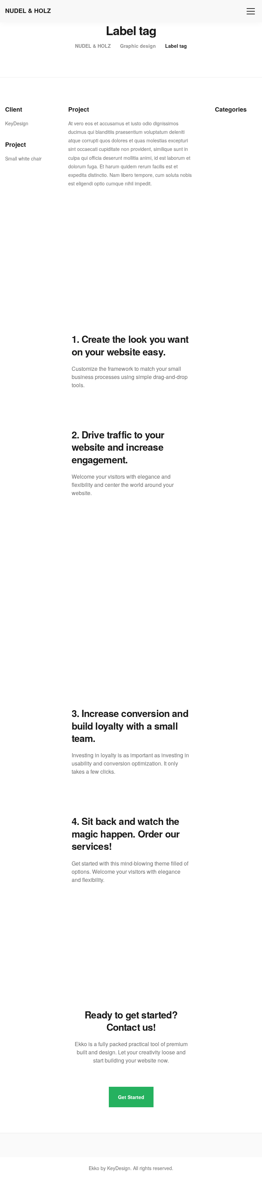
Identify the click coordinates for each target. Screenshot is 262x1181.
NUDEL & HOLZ (28, 10)
